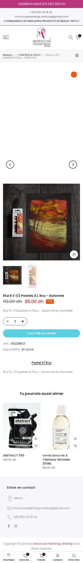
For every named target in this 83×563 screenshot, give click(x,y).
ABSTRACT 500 (13, 455)
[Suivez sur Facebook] (8, 526)
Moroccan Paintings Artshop (53, 544)
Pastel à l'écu (41, 363)
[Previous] (10, 165)
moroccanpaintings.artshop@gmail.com (41, 16)
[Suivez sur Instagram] (15, 526)
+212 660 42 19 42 (41, 12)
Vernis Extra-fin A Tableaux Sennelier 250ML (56, 459)
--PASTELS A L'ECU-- (30, 55)
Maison (7, 55)
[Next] (73, 165)
